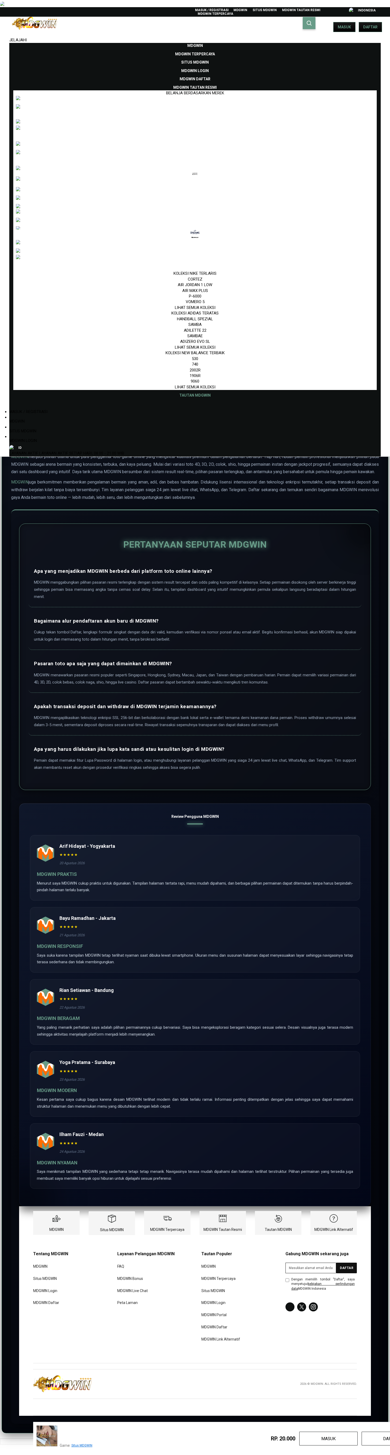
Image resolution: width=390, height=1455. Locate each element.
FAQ (120, 1266)
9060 (195, 381)
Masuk (344, 27)
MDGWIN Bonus (130, 1278)
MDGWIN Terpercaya (215, 14)
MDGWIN (240, 10)
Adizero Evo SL (195, 341)
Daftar (370, 27)
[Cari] (309, 23)
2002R (195, 370)
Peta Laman (127, 1303)
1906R (195, 375)
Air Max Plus (195, 290)
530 (195, 358)
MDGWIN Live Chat (132, 1291)
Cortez (195, 279)
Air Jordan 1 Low (195, 284)
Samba (195, 324)
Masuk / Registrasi (212, 10)
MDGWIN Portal (214, 1315)
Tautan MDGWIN (278, 1229)
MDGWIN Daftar (46, 1303)
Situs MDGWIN (265, 10)
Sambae (195, 336)
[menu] (195, 220)
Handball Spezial (195, 319)
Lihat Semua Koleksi (195, 307)
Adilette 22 (195, 330)
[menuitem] (195, 45)
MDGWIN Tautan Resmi (301, 10)
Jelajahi (18, 40)
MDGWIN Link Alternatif (333, 1229)
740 (195, 364)
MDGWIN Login (23, 440)
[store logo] (34, 27)
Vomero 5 (195, 301)
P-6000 (195, 296)
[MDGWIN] (62, 1384)
